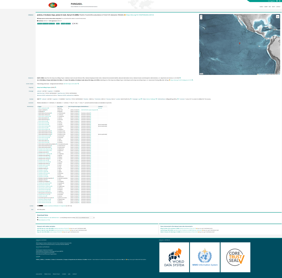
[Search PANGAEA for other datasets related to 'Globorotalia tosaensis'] (48, 142)
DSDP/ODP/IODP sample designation (89, 110)
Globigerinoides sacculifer (44, 162)
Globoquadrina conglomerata (45, 186)
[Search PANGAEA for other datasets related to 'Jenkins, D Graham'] (78, 109)
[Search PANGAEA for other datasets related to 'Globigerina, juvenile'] (47, 176)
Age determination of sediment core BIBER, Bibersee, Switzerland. (181, 230)
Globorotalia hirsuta (43, 121)
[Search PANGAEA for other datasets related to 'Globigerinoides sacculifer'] (50, 161)
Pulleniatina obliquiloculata (44, 199)
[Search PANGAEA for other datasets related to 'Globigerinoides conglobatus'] (51, 153)
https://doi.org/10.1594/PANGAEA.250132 (140, 15)
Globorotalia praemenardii (44, 136)
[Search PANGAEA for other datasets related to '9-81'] (40, 99)
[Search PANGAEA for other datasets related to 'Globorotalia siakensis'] (48, 140)
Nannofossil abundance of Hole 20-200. (179, 232)
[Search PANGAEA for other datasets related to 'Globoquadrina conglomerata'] (51, 186)
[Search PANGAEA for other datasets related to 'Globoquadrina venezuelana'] (51, 192)
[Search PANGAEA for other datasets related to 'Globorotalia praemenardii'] (50, 135)
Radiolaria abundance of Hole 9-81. (53, 228)
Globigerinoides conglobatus (45, 153)
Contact (278, 6)
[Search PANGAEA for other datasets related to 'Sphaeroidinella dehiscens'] (50, 200)
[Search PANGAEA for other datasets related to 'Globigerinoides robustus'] (49, 158)
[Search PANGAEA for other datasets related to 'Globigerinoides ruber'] (48, 160)
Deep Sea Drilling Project (44, 87)
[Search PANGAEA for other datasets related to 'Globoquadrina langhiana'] (49, 191)
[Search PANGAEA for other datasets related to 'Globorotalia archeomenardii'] (51, 113)
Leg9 (139, 99)
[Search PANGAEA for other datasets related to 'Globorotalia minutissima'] (49, 126)
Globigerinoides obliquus (44, 157)
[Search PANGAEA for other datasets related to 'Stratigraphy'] (44, 111)
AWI (279, 74)
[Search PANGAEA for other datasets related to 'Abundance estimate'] (90, 113)
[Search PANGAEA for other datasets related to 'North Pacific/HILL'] (130, 99)
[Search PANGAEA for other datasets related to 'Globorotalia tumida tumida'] (50, 147)
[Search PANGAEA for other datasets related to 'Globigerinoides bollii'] (48, 152)
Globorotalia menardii (43, 123)
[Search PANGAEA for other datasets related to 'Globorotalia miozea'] (47, 127)
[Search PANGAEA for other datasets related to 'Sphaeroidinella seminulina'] (50, 202)
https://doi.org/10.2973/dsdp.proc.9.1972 (181, 80)
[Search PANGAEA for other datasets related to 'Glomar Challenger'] (156, 99)
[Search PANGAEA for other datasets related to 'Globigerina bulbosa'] (47, 168)
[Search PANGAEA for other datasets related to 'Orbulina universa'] (46, 196)
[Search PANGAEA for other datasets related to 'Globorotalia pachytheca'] (49, 129)
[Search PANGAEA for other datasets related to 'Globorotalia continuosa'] (49, 114)
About (273, 6)
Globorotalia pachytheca (44, 129)
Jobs (69, 274)
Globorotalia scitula (43, 139)
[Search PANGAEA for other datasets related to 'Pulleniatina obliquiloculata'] (50, 199)
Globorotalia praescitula (44, 137)
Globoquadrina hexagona (44, 189)
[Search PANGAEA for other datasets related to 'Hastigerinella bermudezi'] (49, 194)
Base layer (263, 74)
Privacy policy (56, 274)
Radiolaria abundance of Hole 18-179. (178, 228)
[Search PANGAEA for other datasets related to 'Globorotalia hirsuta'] (47, 121)
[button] (239, 43)
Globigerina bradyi (42, 166)
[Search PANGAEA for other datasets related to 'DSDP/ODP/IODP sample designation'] (97, 109)
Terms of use (47, 274)
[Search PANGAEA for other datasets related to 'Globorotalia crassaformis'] (50, 116)
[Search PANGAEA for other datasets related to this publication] (180, 77)
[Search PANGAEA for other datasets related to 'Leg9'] (141, 99)
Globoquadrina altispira (44, 184)
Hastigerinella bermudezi (44, 194)
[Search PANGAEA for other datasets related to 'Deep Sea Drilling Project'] (55, 87)
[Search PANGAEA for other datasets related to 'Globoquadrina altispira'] (49, 184)
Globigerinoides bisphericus (44, 150)
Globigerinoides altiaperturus (45, 149)
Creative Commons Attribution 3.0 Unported (54, 205)
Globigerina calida (42, 170)
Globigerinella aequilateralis (44, 183)
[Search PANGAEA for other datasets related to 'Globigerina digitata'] (47, 171)
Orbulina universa (42, 196)
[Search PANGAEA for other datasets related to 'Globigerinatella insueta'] (49, 165)
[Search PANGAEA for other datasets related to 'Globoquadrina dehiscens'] (50, 187)
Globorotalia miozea (43, 127)
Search (261, 6)
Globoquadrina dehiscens (44, 188)
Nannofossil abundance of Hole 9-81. (53, 230)
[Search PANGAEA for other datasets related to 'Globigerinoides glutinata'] (49, 155)
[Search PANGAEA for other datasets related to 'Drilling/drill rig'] (178, 99)
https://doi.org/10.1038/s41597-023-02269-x (136, 259)
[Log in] (279, 1)
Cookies (64, 274)
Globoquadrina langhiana (44, 191)
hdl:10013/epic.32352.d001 (70, 83)
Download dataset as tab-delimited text (48, 217)
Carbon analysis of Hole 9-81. (49, 232)
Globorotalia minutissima (44, 126)
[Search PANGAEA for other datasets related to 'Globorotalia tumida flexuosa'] (51, 145)
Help (270, 6)
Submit (266, 6)
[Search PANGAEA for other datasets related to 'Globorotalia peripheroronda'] (51, 132)
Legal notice (39, 274)
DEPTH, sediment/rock (43, 108)
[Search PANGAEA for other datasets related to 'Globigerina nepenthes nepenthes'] (53, 178)
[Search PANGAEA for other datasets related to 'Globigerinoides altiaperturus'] (51, 148)
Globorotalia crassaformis (44, 116)
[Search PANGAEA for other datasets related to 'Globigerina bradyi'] (47, 166)
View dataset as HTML (44, 220)
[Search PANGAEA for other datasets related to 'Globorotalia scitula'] (47, 139)
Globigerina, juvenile (43, 176)
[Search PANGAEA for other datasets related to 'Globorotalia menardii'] (48, 122)
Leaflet (259, 74)
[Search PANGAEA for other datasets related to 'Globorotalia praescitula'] (49, 137)
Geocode (100, 108)
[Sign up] (277, 1)
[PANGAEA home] (53, 3)
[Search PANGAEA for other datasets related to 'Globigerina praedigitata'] (49, 181)
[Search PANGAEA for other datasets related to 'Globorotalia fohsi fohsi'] (49, 119)
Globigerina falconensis (43, 173)
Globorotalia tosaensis (43, 142)
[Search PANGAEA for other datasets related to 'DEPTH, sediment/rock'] (48, 108)
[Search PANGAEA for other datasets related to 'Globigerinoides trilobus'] (49, 163)
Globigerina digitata (43, 171)
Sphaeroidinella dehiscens (44, 201)
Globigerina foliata (42, 175)
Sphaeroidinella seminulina (44, 202)
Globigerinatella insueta (43, 165)
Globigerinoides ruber (43, 160)
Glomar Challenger (151, 99)
